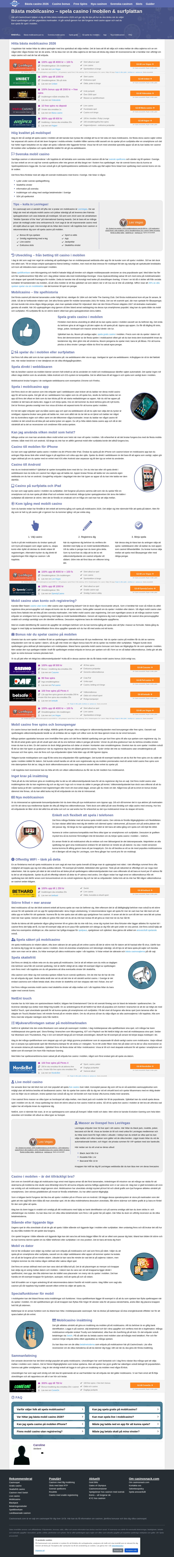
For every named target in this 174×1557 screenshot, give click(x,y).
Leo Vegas (56, 69)
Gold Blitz (93, 1482)
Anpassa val (40, 1550)
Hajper (54, 126)
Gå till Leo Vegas (143, 64)
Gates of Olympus (97, 1485)
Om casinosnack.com (139, 1482)
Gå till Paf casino (143, 680)
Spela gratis (73, 35)
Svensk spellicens (57, 1489)
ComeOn (55, 1390)
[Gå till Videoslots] (22, 94)
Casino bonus (61, 3)
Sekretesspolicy (136, 1489)
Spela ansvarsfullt (137, 1492)
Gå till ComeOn (144, 1385)
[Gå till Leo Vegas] (22, 65)
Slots (139, 3)
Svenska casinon (121, 3)
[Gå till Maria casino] (22, 109)
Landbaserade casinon (20, 1513)
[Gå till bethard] (22, 891)
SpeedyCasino (58, 594)
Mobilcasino (14, 1499)
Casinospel (14, 1482)
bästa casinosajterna (135, 951)
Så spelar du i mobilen (90, 35)
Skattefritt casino (17, 1489)
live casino (74, 1087)
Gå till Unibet (143, 79)
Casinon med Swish (18, 1492)
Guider (150, 3)
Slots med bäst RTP (58, 1485)
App (104, 35)
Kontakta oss (135, 1485)
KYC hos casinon (97, 1498)
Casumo (55, 672)
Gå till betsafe (144, 694)
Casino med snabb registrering (63, 1495)
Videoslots (56, 100)
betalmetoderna (87, 1344)
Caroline (39, 1445)
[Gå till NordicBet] (22, 1067)
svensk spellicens (117, 159)
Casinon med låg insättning (62, 1482)
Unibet (54, 84)
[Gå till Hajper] (22, 122)
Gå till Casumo (143, 667)
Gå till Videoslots (143, 93)
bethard (55, 895)
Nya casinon (99, 3)
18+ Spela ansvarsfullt (19, 68)
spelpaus (82, 930)
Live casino (14, 1496)
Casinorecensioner (98, 1489)
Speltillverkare (15, 1509)
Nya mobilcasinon (117, 35)
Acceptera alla (131, 1550)
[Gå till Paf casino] (22, 681)
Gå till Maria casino (143, 108)
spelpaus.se (139, 72)
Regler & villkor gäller (151, 68)
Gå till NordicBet (144, 1066)
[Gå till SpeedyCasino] (22, 589)
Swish (69, 1335)
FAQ (130, 35)
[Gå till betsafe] (22, 695)
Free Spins (80, 3)
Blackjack (13, 1503)
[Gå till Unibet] (22, 80)
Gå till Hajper (143, 121)
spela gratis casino (106, 334)
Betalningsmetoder (18, 1506)
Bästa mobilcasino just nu (34, 35)
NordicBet (56, 1073)
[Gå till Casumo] (22, 668)
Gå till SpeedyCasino (143, 588)
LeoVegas (82, 209)
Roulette (53, 1492)
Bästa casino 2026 (37, 3)
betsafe (55, 701)
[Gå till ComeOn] (22, 1386)
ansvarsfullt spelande (147, 930)
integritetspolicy (117, 1546)
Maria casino (57, 113)
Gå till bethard (144, 890)
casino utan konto (38, 606)
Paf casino (56, 685)
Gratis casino (15, 1486)
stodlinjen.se (131, 72)
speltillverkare (23, 272)
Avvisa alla (118, 1550)
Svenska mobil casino (56, 35)
